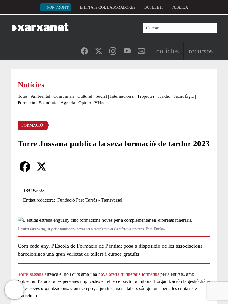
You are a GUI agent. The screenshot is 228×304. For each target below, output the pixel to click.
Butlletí (153, 7)
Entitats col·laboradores (107, 7)
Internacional (122, 96)
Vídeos (100, 102)
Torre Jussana (30, 274)
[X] (41, 166)
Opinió (84, 102)
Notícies (167, 51)
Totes (23, 96)
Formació (26, 102)
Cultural (84, 96)
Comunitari (63, 96)
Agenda (68, 102)
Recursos (201, 51)
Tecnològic (183, 96)
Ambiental (40, 96)
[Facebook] (25, 166)
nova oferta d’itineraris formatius (128, 274)
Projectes (146, 96)
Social (101, 96)
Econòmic (48, 102)
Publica (180, 7)
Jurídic (164, 96)
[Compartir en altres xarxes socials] (58, 166)
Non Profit (58, 7)
